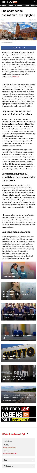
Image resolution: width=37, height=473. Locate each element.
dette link (15, 76)
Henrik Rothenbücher (9, 447)
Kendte (10, 5)
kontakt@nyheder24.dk (10, 453)
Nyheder (18, 5)
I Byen (26, 5)
